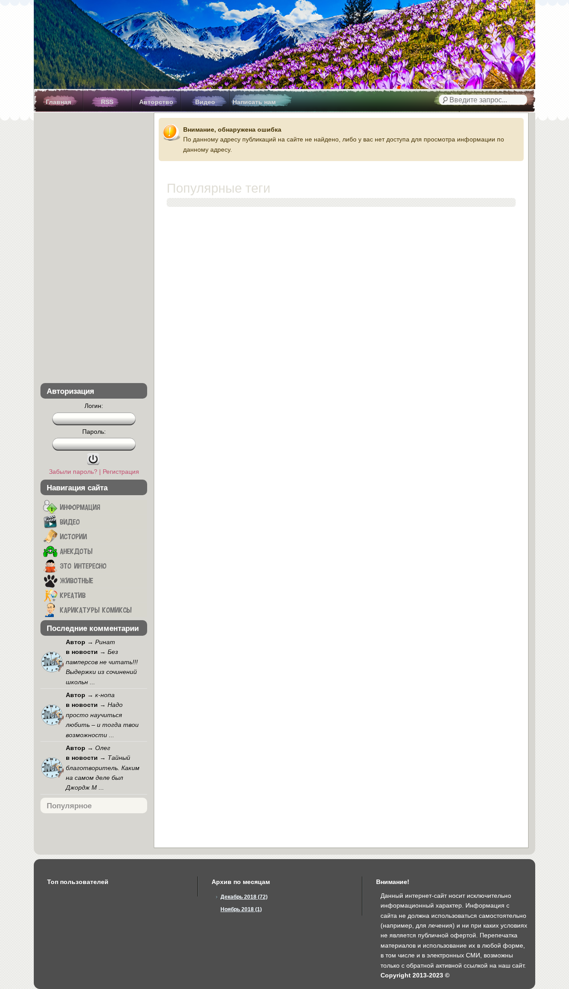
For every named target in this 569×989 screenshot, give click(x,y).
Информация (78, 507)
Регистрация (121, 471)
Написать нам (254, 101)
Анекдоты (74, 551)
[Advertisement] (93, 249)
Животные (75, 580)
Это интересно (82, 565)
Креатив (71, 595)
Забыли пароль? (73, 471)
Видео (205, 101)
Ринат (105, 642)
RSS (107, 101)
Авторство (156, 101)
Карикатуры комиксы (94, 609)
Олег (102, 747)
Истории (72, 536)
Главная (58, 101)
